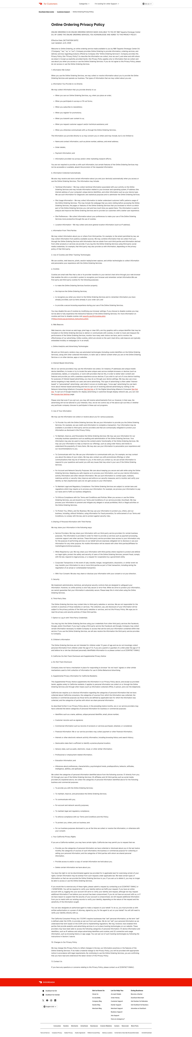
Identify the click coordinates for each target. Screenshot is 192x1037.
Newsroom (125, 1026)
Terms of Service (45, 1032)
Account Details (116, 994)
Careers (116, 1026)
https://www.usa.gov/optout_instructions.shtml (70, 319)
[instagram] (51, 1001)
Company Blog (97, 1001)
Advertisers (84, 1026)
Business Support (116, 1012)
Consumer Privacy (57, 1032)
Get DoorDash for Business (139, 1005)
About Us (95, 994)
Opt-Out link (88, 389)
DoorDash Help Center (46, 12)
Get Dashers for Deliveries (139, 1001)
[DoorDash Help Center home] (40, 4)
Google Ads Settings (62, 394)
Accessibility (96, 997)
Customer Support (63, 12)
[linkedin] (55, 1001)
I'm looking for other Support (106, 4)
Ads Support (115, 1015)
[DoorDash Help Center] (46, 982)
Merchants (74, 1026)
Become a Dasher (136, 994)
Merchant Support (117, 1008)
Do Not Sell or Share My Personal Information (127, 1032)
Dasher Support (116, 1005)
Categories (83, 4)
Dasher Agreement (80, 1032)
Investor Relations (106, 1026)
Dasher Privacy (68, 1032)
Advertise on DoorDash (138, 1008)
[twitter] (43, 1001)
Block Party (134, 1026)
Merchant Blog (97, 1008)
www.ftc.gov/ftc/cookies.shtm (94, 316)
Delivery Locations (107, 1032)
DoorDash (149, 1032)
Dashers (66, 1026)
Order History (115, 997)
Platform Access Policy (94, 1032)
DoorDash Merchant (137, 997)
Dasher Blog (96, 1005)
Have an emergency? (117, 1019)
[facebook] (47, 1001)
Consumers (57, 1026)
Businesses (94, 1026)
